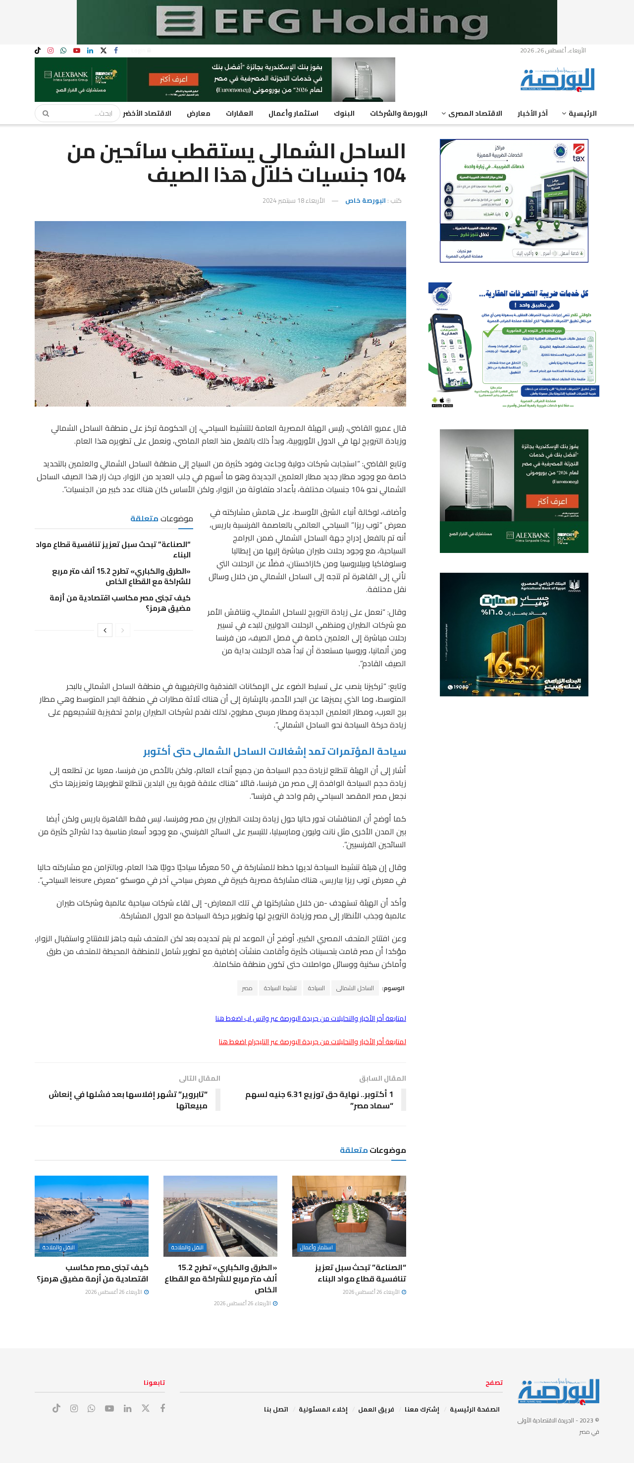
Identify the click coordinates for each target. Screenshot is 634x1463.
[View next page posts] (105, 630)
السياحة (316, 988)
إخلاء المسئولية (323, 1409)
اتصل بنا (276, 1409)
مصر (247, 988)
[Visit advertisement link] (317, 22)
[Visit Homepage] (559, 79)
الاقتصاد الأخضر (147, 113)
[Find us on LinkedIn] (90, 51)
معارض (199, 113)
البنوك (344, 113)
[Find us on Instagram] (50, 51)
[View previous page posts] (122, 630)
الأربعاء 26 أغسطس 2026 (372, 1292)
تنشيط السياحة (280, 988)
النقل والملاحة (187, 1247)
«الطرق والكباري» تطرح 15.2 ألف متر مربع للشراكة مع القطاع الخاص (121, 576)
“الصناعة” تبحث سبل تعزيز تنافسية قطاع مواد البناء (113, 549)
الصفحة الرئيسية (475, 1409)
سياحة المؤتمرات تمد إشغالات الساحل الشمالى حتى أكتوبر (274, 751)
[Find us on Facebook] (116, 51)
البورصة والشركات (398, 113)
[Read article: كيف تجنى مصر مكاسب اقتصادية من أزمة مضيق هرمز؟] (92, 1216)
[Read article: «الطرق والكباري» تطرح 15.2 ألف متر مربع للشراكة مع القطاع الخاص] (220, 1216)
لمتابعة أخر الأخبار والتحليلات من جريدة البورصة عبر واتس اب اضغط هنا (310, 1018)
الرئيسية (583, 113)
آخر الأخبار (533, 113)
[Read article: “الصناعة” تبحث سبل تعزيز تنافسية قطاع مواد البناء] (349, 1216)
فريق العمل (376, 1409)
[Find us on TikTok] (38, 51)
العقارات (239, 113)
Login (139, 50)
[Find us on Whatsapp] (63, 51)
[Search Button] (43, 113)
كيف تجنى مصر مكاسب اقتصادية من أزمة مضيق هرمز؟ (120, 603)
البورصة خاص (365, 200)
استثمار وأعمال (293, 113)
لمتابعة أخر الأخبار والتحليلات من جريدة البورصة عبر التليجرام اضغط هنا (312, 1041)
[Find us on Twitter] (103, 51)
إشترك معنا (422, 1409)
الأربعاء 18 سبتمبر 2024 (294, 200)
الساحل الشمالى (355, 988)
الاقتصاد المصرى (475, 113)
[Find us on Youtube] (76, 51)
